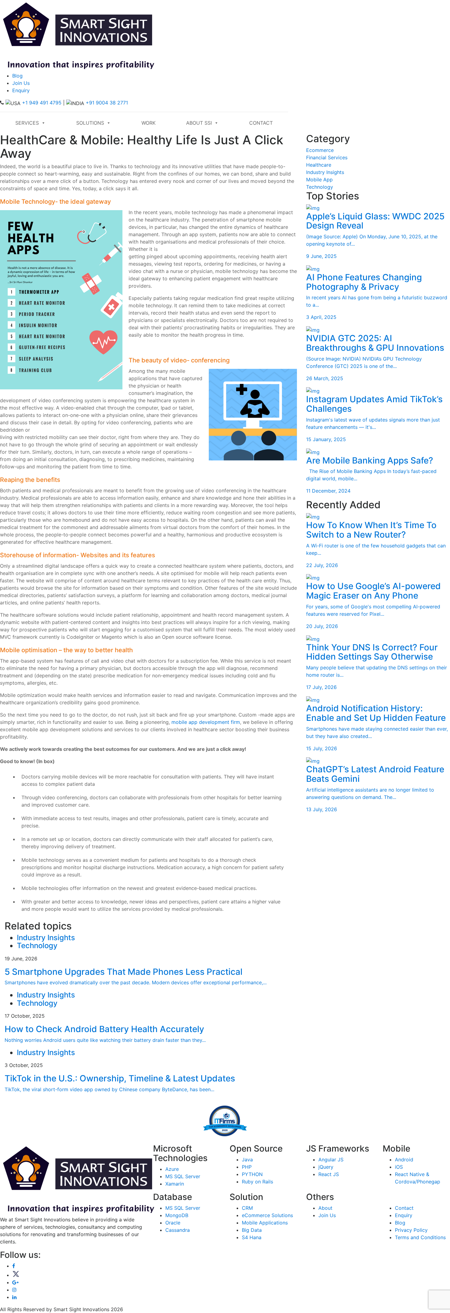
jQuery (325, 1167)
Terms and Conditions (420, 1237)
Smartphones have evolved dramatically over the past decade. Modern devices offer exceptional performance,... (136, 982)
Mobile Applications (265, 1223)
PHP (247, 1167)
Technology (319, 187)
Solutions (90, 123)
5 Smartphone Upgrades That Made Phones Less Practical (123, 972)
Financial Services (326, 157)
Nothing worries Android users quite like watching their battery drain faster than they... (105, 1040)
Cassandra (177, 1230)
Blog (17, 76)
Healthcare (318, 165)
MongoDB (176, 1215)
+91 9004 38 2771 (107, 103)
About (325, 1208)
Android (404, 1159)
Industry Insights (325, 172)
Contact (261, 123)
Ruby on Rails (257, 1182)
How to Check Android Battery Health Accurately (104, 1029)
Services (27, 123)
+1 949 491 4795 (42, 103)
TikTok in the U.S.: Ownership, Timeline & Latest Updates (120, 1078)
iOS (399, 1167)
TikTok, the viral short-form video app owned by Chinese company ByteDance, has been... (109, 1089)
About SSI (199, 123)
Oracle (172, 1223)
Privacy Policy (411, 1230)
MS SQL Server (182, 1176)
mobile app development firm (205, 722)
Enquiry (21, 90)
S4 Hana (251, 1237)
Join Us (21, 83)
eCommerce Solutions (267, 1215)
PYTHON (252, 1174)
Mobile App (319, 179)
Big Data (252, 1230)
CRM (247, 1208)
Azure (172, 1169)
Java (247, 1159)
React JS (328, 1174)
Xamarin (174, 1184)
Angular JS (330, 1159)
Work (148, 123)
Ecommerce (320, 150)
